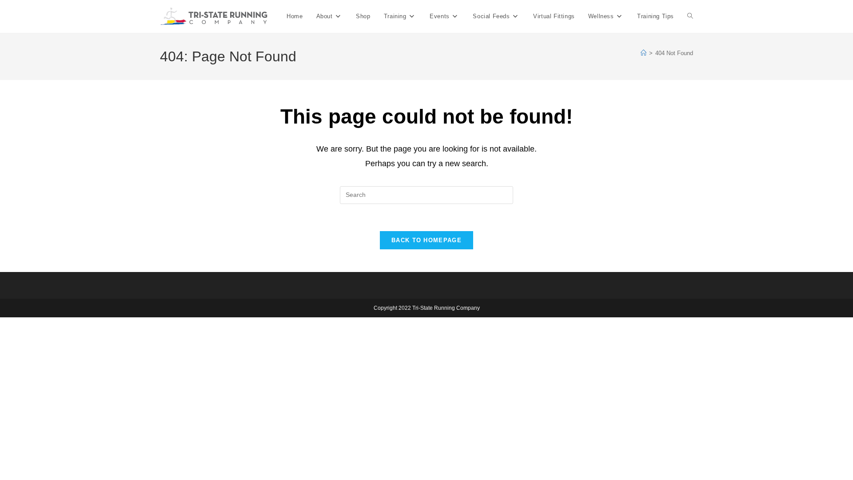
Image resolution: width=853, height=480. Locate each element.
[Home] (643, 53)
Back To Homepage (426, 240)
